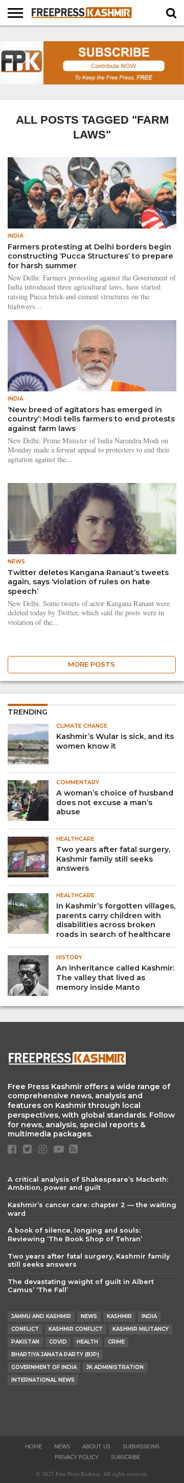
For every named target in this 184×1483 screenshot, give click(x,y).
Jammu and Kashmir (41, 1316)
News (89, 1316)
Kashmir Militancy (140, 1329)
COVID (58, 1341)
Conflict (25, 1329)
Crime (116, 1341)
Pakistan (25, 1341)
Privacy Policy (77, 1457)
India (149, 1316)
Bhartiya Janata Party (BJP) (55, 1354)
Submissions (141, 1446)
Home (33, 1446)
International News (43, 1380)
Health (87, 1341)
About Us (96, 1446)
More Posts (91, 664)
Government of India (44, 1367)
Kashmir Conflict (76, 1329)
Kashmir (119, 1316)
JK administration (115, 1367)
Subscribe (125, 1457)
